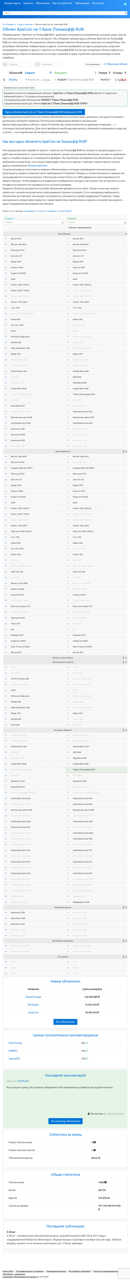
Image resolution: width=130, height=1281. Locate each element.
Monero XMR (17, 267)
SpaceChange (33, 996)
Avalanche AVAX (18, 641)
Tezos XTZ (15, 623)
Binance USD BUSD (19, 612)
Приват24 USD (18, 896)
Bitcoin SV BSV (18, 462)
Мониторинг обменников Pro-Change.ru (20, 1277)
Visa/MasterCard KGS (20, 873)
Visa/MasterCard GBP (20, 816)
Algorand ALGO (18, 618)
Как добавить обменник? (80, 1271)
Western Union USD (20, 946)
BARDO (13, 1050)
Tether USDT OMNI (19, 600)
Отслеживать (93, 64)
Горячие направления (79, 227)
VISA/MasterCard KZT (21, 827)
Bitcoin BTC (16, 238)
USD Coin (15, 560)
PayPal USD (16, 342)
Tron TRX (15, 308)
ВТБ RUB (15, 400)
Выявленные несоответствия (19, 87)
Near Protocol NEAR (20, 647)
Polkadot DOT (17, 635)
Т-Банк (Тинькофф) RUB (22, 394)
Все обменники (65, 1021)
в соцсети (41, 211)
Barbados (33, 1004)
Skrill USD (15, 725)
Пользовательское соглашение (30, 1271)
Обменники (43, 3)
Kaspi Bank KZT (18, 406)
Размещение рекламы (56, 1271)
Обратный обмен (117, 64)
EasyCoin (33, 1012)
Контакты (98, 3)
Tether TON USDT (19, 302)
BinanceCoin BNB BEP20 (22, 313)
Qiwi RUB (15, 673)
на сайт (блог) (65, 211)
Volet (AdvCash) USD (20, 348)
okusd (13, 967)
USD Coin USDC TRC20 (21, 566)
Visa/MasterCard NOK (21, 879)
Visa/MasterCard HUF (20, 844)
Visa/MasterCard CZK (20, 867)
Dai (12, 629)
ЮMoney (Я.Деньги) (20, 336)
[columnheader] (5, 72)
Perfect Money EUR (20, 684)
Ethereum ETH (17, 250)
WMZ (13, 331)
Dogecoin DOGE (18, 273)
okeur (13, 973)
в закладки (29, 211)
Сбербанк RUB (18, 383)
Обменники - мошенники (14, 1274)
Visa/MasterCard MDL (21, 839)
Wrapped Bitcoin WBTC (21, 468)
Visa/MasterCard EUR (20, 798)
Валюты (28, 3)
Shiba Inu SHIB (17, 589)
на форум (52, 211)
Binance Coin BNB (19, 583)
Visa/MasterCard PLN (20, 862)
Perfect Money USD (20, 679)
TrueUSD (15, 577)
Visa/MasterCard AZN (21, 890)
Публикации (82, 3)
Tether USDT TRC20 (20, 290)
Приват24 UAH (18, 781)
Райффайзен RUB (19, 902)
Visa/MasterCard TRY (20, 850)
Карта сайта (8, 1271)
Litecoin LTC (16, 256)
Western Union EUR (20, 951)
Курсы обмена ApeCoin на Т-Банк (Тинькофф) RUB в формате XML (43, 112)
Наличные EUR (18, 440)
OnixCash (23, 1080)
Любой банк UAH (19, 371)
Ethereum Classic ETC (21, 606)
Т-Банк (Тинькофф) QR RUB (23, 792)
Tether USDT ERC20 (20, 285)
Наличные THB (18, 935)
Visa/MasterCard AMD (21, 833)
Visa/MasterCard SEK (20, 856)
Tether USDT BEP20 (20, 296)
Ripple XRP (16, 262)
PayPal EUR (16, 719)
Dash (13, 279)
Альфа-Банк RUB (19, 388)
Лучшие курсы (12, 3)
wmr (13, 962)
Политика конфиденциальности (107, 1271)
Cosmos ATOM (17, 595)
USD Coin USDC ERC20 (21, 531)
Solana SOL (16, 319)
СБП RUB (15, 377)
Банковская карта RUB (21, 417)
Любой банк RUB (19, 365)
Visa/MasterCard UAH (21, 423)
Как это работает (62, 3)
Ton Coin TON (17, 325)
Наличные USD (18, 429)
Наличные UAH (18, 446)
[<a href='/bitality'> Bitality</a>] (4, 79)
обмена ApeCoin (37, 165)
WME (13, 667)
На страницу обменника (65, 1121)
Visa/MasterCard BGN (21, 885)
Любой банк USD (19, 360)
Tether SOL (16, 554)
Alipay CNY (16, 354)
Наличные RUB (18, 434)
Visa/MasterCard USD (20, 411)
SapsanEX (14, 1058)
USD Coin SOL (17, 572)
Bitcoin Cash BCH (19, 244)
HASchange (15, 1042)
